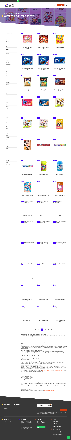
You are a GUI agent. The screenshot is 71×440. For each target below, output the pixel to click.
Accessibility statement (57, 426)
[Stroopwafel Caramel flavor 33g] (27, 230)
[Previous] (29, 329)
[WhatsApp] (68, 437)
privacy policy (48, 412)
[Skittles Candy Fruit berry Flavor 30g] (27, 272)
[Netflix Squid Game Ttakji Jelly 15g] (27, 209)
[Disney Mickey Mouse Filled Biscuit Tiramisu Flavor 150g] (27, 147)
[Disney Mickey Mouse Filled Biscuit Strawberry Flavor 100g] (43, 126)
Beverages (7, 37)
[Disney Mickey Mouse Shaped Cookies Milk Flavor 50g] (60, 126)
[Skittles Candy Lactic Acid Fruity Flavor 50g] (60, 251)
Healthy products (8, 41)
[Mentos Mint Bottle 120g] (60, 168)
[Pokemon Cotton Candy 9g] (27, 314)
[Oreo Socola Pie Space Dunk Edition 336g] (27, 63)
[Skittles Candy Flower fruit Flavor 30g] (43, 272)
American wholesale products (47, 370)
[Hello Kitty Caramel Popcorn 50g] (60, 189)
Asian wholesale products (59, 370)
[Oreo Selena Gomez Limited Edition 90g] (43, 147)
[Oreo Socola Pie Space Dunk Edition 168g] (60, 63)
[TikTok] (13, 422)
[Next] (58, 329)
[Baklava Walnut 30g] (60, 209)
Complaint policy (56, 424)
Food (6, 39)
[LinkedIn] (8, 422)
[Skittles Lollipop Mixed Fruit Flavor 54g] (27, 293)
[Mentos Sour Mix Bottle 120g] (43, 168)
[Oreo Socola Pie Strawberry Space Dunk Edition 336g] (43, 63)
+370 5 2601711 (41, 421)
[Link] (18, 1)
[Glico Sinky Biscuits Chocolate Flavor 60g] (43, 41)
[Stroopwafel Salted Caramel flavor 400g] (27, 251)
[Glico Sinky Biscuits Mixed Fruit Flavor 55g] (27, 41)
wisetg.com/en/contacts (49, 390)
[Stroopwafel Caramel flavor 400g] (60, 230)
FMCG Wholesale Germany (58, 434)
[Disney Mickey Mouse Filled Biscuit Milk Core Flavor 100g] (27, 126)
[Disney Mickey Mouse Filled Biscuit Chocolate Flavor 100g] (60, 105)
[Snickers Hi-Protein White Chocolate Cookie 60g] (27, 84)
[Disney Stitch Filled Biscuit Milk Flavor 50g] (43, 105)
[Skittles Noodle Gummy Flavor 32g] (60, 293)
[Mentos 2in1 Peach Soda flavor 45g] (27, 189)
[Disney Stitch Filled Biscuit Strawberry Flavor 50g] (27, 105)
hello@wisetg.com (42, 423)
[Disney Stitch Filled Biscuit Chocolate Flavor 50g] (60, 84)
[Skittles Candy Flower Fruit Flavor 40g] (60, 272)
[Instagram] (10, 422)
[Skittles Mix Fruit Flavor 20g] (60, 41)
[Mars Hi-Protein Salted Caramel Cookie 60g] (43, 84)
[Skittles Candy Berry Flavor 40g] (43, 293)
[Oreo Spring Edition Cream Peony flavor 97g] (60, 314)
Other (6, 46)
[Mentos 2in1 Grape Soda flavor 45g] (43, 189)
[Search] (66, 5)
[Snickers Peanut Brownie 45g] (43, 314)
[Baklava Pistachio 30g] (43, 209)
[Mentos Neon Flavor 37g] (60, 147)
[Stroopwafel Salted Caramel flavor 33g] (43, 230)
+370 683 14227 (41, 422)
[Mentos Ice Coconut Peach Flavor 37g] (27, 168)
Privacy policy (55, 421)
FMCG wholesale (39, 352)
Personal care (7, 44)
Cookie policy (55, 423)
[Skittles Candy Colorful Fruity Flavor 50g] (43, 251)
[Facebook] (5, 422)
